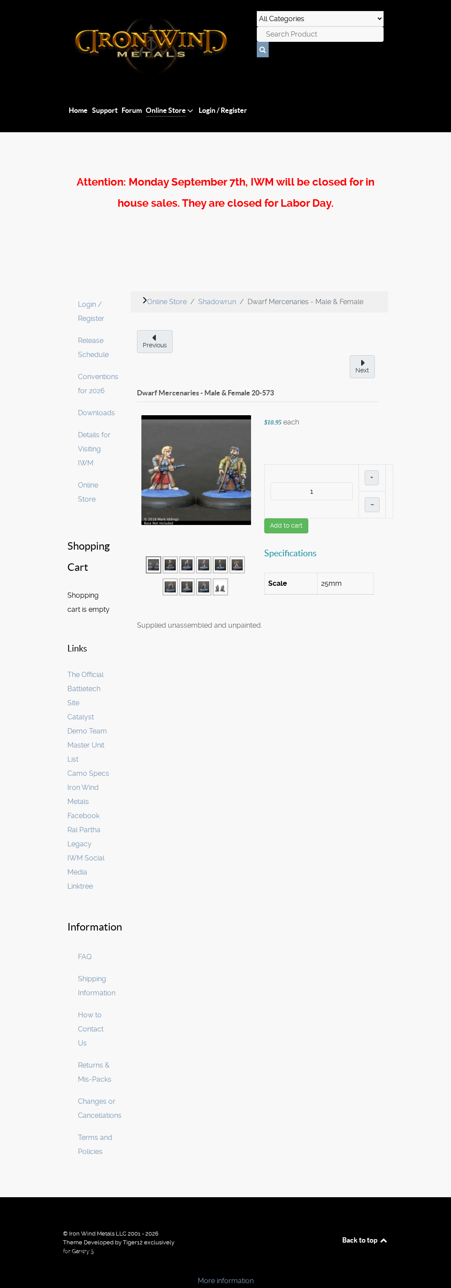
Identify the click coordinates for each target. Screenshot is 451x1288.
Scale (277, 583)
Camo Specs (88, 773)
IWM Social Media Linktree (85, 872)
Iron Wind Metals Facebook (83, 801)
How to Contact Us (91, 1029)
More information (226, 1281)
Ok (9, 1266)
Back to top (360, 1240)
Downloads (96, 413)
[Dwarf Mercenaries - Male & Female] (196, 469)
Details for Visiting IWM (94, 449)
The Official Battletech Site (85, 688)
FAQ (85, 957)
